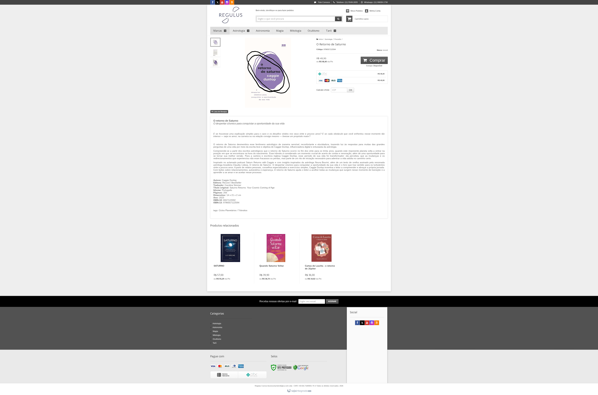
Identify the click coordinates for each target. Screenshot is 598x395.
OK (350, 89)
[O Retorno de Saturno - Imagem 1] (215, 42)
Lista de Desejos (220, 112)
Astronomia (217, 327)
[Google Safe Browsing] (300, 367)
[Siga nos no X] (217, 2)
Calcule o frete (322, 90)
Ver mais (232, 269)
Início (321, 39)
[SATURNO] (230, 258)
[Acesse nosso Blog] (232, 2)
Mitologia (217, 335)
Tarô (214, 343)
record (385, 50)
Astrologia (328, 39)
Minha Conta (375, 11)
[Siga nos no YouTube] (367, 323)
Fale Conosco (324, 2)
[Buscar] (338, 19)
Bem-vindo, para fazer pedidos (275, 10)
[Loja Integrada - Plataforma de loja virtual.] (299, 391)
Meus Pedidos (357, 11)
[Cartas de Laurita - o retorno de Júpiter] (321, 258)
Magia (215, 331)
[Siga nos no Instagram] (227, 2)
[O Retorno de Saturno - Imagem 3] (215, 62)
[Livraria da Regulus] (230, 15)
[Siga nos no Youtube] (222, 2)
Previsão (337, 39)
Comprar (376, 60)
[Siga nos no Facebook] (212, 2)
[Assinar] (332, 301)
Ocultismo (217, 339)
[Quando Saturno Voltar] (276, 258)
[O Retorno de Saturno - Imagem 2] (215, 52)
